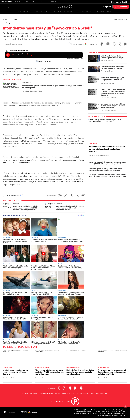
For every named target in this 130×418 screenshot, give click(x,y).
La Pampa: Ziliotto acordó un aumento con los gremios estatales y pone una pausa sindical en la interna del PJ (107, 175)
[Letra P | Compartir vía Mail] (125, 44)
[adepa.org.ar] (24, 412)
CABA (51, 393)
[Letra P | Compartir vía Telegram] (119, 44)
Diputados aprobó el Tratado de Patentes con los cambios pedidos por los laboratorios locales (105, 169)
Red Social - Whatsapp (80, 388)
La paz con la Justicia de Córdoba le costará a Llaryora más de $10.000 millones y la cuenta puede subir (107, 163)
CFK (27, 2)
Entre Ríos (66, 393)
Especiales (41, 12)
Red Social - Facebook (64, 388)
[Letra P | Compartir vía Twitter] (108, 44)
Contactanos (51, 388)
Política (15, 19)
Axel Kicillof (52, 2)
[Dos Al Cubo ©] (9, 412)
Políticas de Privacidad (118, 415)
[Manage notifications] (125, 406)
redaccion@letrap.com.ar (117, 413)
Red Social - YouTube (75, 388)
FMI (33, 2)
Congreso (104, 393)
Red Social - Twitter (58, 388)
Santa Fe (58, 393)
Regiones (23, 12)
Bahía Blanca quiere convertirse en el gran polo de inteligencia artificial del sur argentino (107, 149)
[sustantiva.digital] (32, 412)
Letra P (7, 19)
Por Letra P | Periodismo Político (13, 44)
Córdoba (74, 393)
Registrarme (122, 7)
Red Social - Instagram (69, 388)
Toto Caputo (41, 2)
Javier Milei (18, 2)
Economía (33, 393)
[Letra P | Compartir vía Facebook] (113, 44)
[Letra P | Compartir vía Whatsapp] (102, 44)
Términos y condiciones (103, 415)
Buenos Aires (43, 393)
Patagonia (95, 393)
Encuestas (85, 12)
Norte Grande (84, 393)
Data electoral (63, 12)
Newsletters (104, 12)
